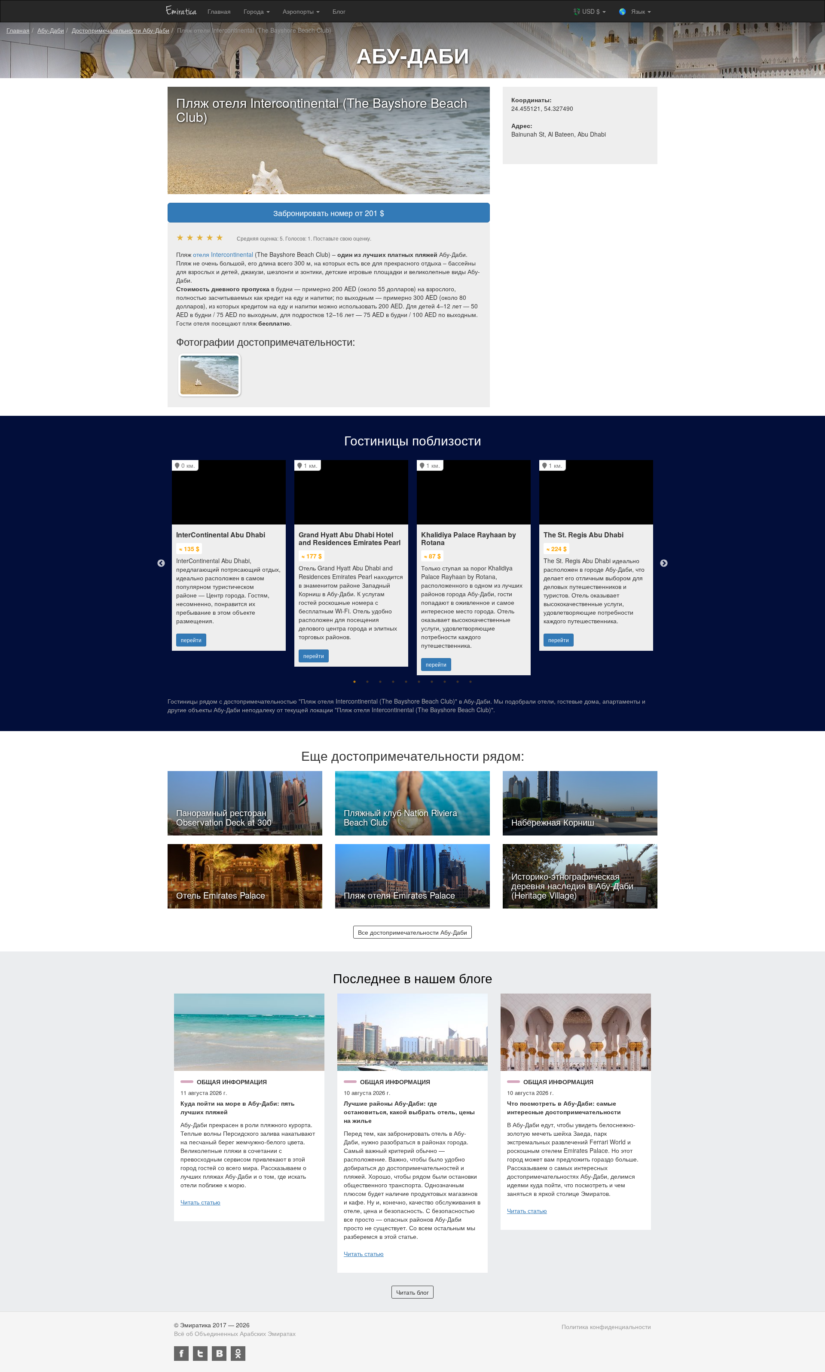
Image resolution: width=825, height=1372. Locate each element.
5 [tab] (406, 681)
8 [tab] (444, 681)
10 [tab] (470, 681)
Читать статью (200, 1202)
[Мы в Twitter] (200, 1353)
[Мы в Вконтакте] (219, 1353)
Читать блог (412, 1292)
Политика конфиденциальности (606, 1326)
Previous (161, 563)
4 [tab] (393, 681)
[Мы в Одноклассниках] (238, 1353)
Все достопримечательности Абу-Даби (412, 932)
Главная (219, 11)
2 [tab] (367, 681)
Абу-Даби (50, 30)
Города (255, 11)
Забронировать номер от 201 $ (328, 212)
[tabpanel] (229, 551)
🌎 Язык (633, 11)
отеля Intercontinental (223, 254)
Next (664, 563)
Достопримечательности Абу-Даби (120, 30)
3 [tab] (380, 681)
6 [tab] (419, 681)
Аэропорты (299, 11)
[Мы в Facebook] (181, 1353)
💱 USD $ (587, 11)
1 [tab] (354, 681)
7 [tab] (432, 681)
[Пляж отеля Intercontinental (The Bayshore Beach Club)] (209, 374)
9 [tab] (457, 681)
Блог (339, 11)
